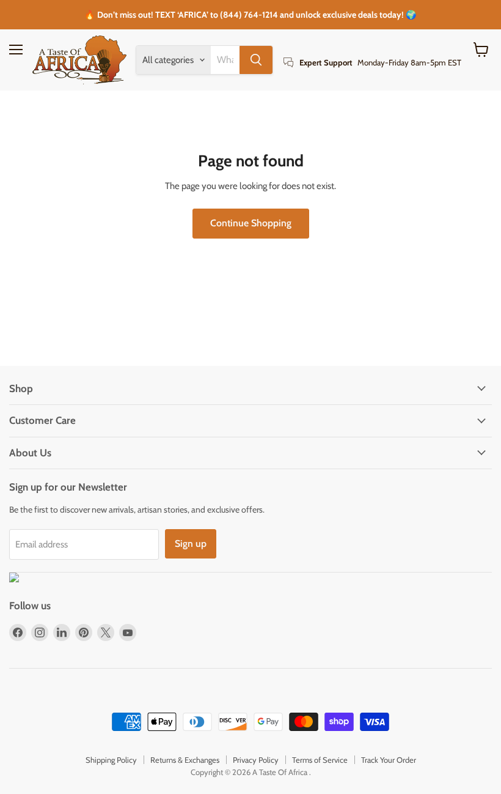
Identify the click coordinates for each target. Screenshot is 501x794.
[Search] (256, 60)
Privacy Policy (256, 760)
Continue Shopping (250, 223)
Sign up (191, 543)
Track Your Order (388, 760)
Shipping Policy (111, 760)
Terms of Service (320, 760)
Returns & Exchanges (184, 760)
